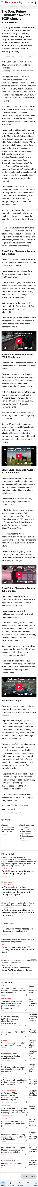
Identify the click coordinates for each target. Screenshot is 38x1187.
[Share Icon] (26, 995)
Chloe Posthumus (6, 1087)
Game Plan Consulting (7, 1026)
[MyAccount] (35, 2)
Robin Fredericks (5, 1155)
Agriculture (23, 7)
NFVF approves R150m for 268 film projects (8, 830)
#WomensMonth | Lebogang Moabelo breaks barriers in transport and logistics (13, 1150)
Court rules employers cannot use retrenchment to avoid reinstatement (13, 1069)
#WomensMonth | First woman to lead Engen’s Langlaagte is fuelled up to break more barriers (14, 1110)
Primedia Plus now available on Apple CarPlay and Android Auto (17, 968)
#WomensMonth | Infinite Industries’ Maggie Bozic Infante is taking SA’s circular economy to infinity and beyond (18, 891)
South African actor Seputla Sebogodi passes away (27, 835)
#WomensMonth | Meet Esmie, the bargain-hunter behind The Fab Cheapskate (14, 1082)
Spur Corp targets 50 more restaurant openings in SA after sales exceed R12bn (13, 990)
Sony (17, 805)
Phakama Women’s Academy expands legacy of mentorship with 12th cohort (13, 1136)
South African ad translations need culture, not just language (18, 872)
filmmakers (24, 805)
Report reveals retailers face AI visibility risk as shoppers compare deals (18, 949)
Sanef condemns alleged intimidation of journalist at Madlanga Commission (11, 1004)
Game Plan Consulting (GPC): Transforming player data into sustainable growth (10, 1020)
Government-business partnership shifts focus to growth (12, 1163)
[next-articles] (36, 828)
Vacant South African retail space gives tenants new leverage (17, 930)
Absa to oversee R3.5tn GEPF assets (13, 1033)
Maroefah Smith (5, 1115)
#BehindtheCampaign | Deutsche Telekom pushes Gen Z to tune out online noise (18, 912)
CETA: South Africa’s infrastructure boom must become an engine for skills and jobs (11, 1096)
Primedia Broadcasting (8, 973)
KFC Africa (4, 1061)
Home (3, 7)
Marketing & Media (12, 7)
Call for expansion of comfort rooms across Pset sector (13, 1044)
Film (12, 805)
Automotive (33, 7)
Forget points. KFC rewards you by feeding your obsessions (10, 1056)
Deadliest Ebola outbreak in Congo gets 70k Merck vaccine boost (14, 1123)
